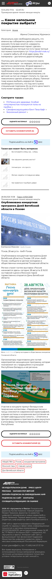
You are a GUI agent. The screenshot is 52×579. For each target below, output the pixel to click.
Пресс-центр (35, 488)
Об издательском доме (14, 488)
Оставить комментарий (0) (20, 131)
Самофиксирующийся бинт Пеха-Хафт (25, 109)
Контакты (28, 498)
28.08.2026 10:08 (8, 197)
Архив (15, 30)
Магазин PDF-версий (23, 491)
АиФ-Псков (25, 247)
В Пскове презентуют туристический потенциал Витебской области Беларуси (22, 388)
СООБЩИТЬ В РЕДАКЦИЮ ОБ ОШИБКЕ (20, 501)
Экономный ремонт (16, 112)
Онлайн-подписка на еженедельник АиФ (23, 494)
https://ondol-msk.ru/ (39, 51)
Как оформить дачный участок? (23, 159)
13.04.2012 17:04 (7, 10)
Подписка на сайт (11, 498)
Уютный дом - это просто (21, 167)
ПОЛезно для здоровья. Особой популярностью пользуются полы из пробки (22, 104)
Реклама (6, 491)
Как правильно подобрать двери (24, 183)
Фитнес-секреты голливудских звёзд (26, 175)
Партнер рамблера (23, 567)
